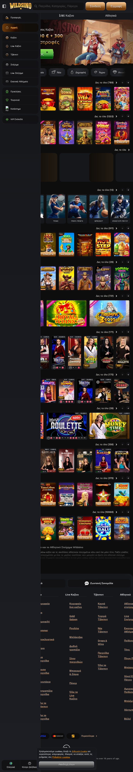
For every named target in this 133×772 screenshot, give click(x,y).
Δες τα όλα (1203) (104, 116)
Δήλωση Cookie (79, 751)
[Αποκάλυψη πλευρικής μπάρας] (4, 6)
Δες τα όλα (120, 149)
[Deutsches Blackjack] (48, 460)
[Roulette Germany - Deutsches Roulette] (74, 352)
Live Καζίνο (66, 15)
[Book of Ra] (84, 244)
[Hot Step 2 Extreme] (84, 98)
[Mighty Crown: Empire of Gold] (84, 132)
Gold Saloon (73, 618)
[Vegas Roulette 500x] (106, 352)
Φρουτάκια (44, 681)
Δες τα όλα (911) (105, 228)
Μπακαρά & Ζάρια (75, 672)
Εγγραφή (116, 6)
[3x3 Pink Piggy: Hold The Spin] (103, 132)
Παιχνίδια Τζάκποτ (103, 654)
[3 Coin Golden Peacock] (121, 494)
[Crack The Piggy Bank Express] (66, 528)
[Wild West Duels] (66, 278)
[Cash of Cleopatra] (121, 528)
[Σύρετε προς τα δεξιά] (126, 72)
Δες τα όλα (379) (105, 478)
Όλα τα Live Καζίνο (73, 695)
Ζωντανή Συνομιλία (101, 583)
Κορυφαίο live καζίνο (75, 605)
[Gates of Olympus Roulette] (66, 390)
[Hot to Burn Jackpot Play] (103, 494)
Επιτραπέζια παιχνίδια (45, 692)
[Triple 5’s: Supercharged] (48, 244)
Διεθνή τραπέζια (74, 648)
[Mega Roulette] (58, 352)
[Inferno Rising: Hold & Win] (121, 132)
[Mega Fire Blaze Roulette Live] (48, 390)
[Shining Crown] (84, 528)
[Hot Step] (103, 244)
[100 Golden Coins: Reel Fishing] (66, 244)
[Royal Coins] (66, 313)
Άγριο (41, 648)
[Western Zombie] (121, 278)
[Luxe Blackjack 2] (66, 460)
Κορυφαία (44, 603)
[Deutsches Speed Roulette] (103, 390)
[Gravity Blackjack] (121, 460)
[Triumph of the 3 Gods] (109, 313)
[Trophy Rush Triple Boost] (103, 98)
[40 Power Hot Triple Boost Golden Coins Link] (48, 98)
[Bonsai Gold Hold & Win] (48, 528)
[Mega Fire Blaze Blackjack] (103, 460)
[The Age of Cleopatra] (48, 132)
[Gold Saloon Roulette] (123, 352)
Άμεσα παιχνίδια (43, 671)
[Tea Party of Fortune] (121, 98)
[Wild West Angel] (48, 278)
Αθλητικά (110, 15)
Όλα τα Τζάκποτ (43, 705)
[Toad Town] (66, 98)
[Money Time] (90, 352)
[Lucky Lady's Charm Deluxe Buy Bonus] (84, 494)
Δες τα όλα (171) (105, 332)
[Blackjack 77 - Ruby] (42, 352)
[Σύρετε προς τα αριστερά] (123, 83)
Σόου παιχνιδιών (76, 660)
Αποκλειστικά (46, 639)
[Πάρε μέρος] (66, 43)
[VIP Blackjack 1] (84, 460)
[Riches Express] (121, 244)
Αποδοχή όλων (67, 764)
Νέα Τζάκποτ (103, 630)
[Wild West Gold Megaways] (84, 278)
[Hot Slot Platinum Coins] (66, 494)
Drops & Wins (102, 642)
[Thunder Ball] (103, 528)
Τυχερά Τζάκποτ (103, 618)
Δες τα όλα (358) (104, 444)
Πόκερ (73, 683)
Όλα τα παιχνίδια (43, 717)
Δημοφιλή (44, 621)
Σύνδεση (95, 6)
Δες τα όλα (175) (105, 374)
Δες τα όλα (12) (105, 189)
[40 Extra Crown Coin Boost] (48, 494)
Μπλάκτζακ (76, 637)
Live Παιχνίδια (43, 659)
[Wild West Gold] (103, 278)
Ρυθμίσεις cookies (61, 757)
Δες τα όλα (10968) (103, 512)
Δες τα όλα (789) (104, 82)
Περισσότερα (87, 737)
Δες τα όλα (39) (105, 408)
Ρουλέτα (74, 628)
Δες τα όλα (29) (105, 262)
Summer (43, 630)
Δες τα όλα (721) (105, 295)
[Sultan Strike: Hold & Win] (66, 132)
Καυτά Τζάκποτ (103, 605)
